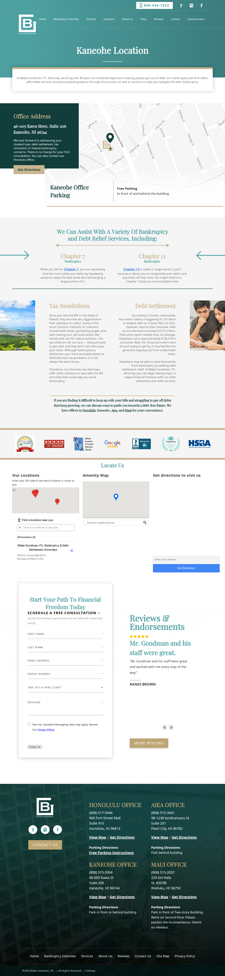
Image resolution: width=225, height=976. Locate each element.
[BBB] (33, 830)
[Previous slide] (164, 727)
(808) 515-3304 (100, 872)
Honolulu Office (115, 804)
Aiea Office (168, 804)
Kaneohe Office (113, 864)
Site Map (162, 956)
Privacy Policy (46, 729)
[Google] (45, 830)
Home (42, 19)
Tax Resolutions (69, 305)
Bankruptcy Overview (66, 19)
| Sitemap (89, 970)
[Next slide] (171, 727)
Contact (175, 19)
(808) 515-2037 (163, 872)
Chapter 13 (131, 269)
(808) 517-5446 (100, 812)
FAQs (143, 19)
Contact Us (34, 747)
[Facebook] (58, 830)
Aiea (114, 410)
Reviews (158, 19)
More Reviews (149, 743)
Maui (128, 410)
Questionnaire (196, 19)
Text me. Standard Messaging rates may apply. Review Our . (65, 727)
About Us (127, 19)
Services (91, 19)
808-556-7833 (156, 5)
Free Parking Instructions (111, 852)
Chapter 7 (71, 269)
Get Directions (122, 837)
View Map (97, 837)
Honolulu (89, 410)
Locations (109, 19)
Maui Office (169, 864)
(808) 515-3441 (163, 812)
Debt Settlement (155, 305)
